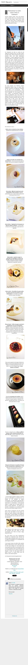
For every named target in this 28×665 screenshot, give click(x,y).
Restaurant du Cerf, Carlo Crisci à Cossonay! (14, 12)
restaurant (18, 573)
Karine (10, 582)
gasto (20, 572)
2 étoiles (11, 572)
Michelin (13, 573)
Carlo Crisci (15, 572)
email (14, 566)
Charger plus (14, 615)
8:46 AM (13, 582)
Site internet (14, 565)
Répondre (10, 593)
